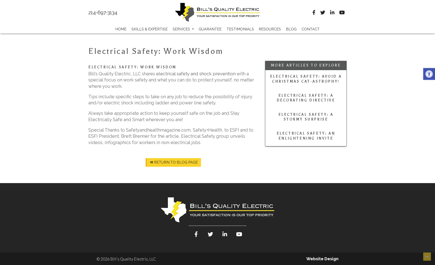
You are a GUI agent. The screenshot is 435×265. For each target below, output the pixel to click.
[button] (429, 74)
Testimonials (240, 29)
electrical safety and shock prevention (196, 73)
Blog (291, 29)
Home (120, 29)
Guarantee (210, 29)
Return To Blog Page (175, 162)
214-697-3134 (102, 12)
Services (182, 29)
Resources (270, 29)
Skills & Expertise (149, 29)
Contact (311, 29)
